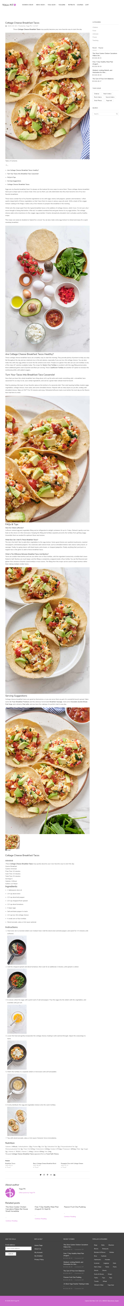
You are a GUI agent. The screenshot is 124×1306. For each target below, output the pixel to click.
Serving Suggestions (14, 181)
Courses (80, 5)
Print (8, 850)
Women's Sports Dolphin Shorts (38, 1296)
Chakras (96, 94)
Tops (103, 1278)
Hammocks (97, 1260)
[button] (6, 861)
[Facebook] (44, 1175)
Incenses (96, 1263)
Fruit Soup (8, 704)
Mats (114, 1263)
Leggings (106, 1263)
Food (66, 13)
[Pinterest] (47, 1175)
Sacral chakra (110, 97)
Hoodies (107, 1260)
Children (95, 27)
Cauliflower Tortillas (56, 368)
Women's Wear (98, 1285)
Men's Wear (97, 1267)
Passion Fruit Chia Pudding (75, 1207)
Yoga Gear (51, 5)
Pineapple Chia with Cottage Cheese (72, 1163)
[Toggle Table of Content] (6, 166)
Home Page (38, 1245)
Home (57, 13)
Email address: (10, 1245)
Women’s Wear (27, 5)
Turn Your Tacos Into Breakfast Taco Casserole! (23, 174)
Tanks (96, 1278)
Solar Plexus (98, 100)
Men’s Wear (40, 5)
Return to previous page (111, 13)
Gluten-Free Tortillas (50, 365)
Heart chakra (107, 94)
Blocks (96, 1249)
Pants (107, 1267)
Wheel (105, 1281)
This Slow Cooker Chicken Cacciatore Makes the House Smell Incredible (17, 1209)
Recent (95, 48)
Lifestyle (95, 34)
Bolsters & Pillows (99, 1252)
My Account (38, 1252)
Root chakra (98, 97)
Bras (95, 1256)
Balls (103, 1245)
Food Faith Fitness (52, 1154)
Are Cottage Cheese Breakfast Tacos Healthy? (23, 170)
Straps (110, 1274)
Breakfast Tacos (10, 1163)
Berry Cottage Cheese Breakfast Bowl (44, 1163)
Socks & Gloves (99, 1274)
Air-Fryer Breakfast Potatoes (19, 702)
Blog (62, 13)
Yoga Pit (29, 26)
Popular (101, 48)
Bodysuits (105, 1249)
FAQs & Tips (11, 177)
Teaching (95, 40)
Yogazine (62, 5)
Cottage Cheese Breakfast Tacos (18, 184)
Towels (96, 1281)
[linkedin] (54, 1175)
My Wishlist (38, 1256)
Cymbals (103, 1256)
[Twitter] (41, 1175)
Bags (95, 1245)
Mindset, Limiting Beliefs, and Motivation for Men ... (102, 71)
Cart (87, 5)
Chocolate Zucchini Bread (78, 702)
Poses (95, 37)
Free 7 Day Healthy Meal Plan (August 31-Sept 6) (47, 1208)
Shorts (96, 1270)
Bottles (112, 1252)
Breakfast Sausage (56, 702)
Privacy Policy (39, 1259)
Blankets (111, 1245)
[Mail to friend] (51, 1175)
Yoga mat (109, 100)
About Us (37, 1249)
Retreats (71, 5)
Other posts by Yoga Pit (27, 1193)
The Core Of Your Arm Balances (103, 79)
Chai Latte (25, 704)
